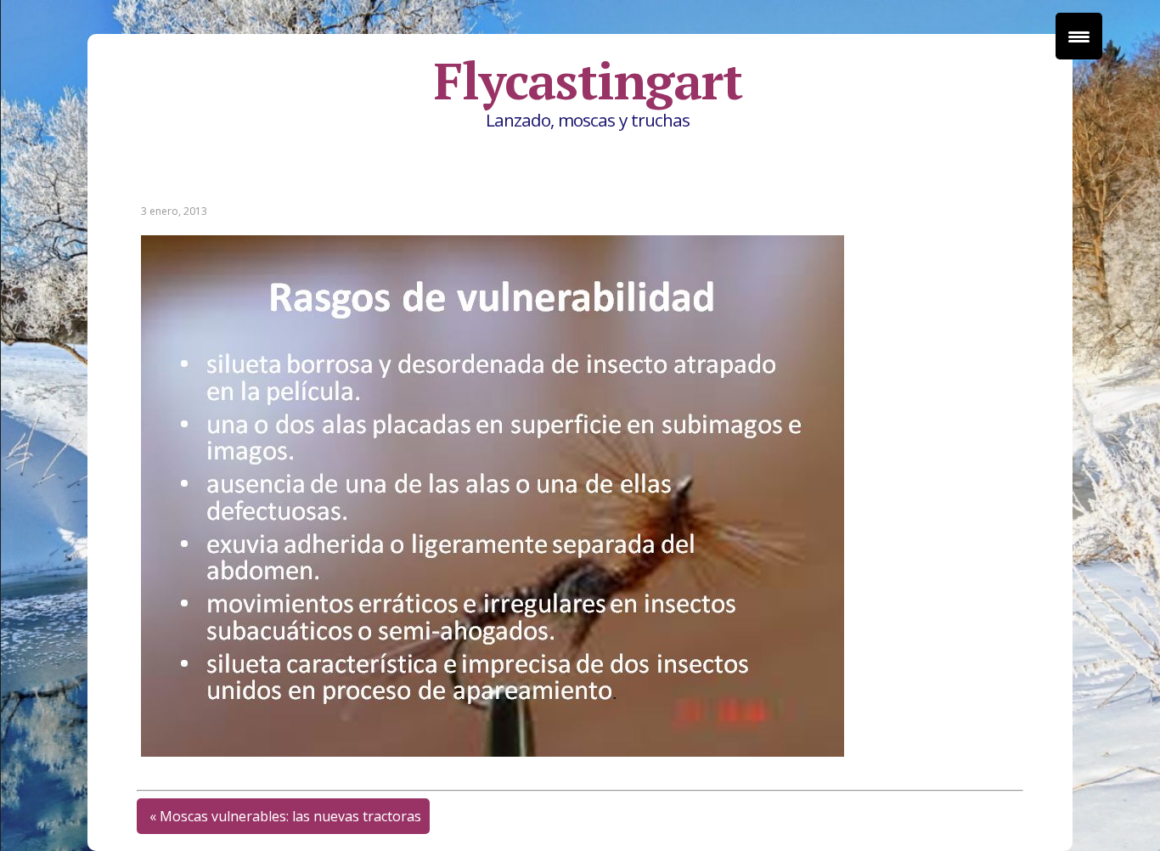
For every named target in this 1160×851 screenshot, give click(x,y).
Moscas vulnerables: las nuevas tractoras (290, 816)
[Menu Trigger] (1079, 36)
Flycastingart (587, 80)
